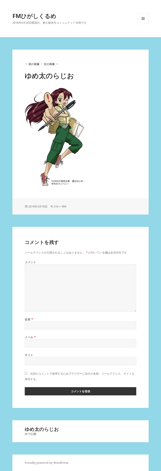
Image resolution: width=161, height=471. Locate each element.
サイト (29, 355)
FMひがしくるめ (34, 16)
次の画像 (49, 64)
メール (30, 337)
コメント (30, 262)
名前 (29, 319)
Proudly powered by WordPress (46, 463)
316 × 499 (60, 206)
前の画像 (33, 64)
